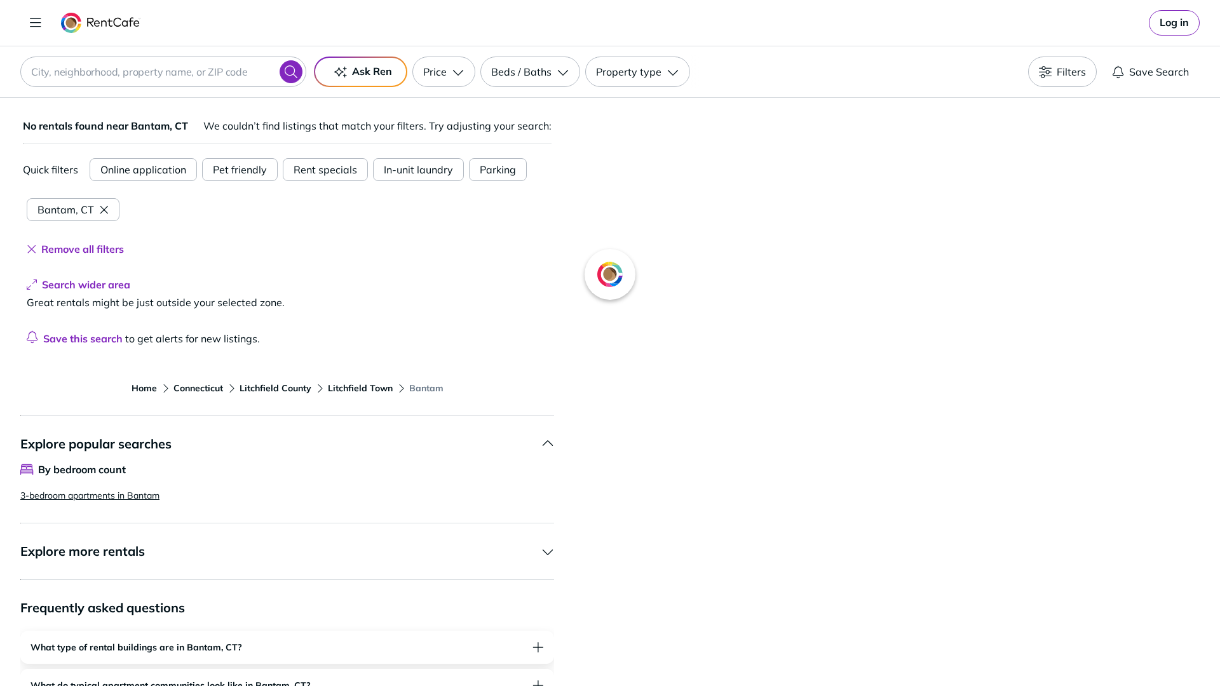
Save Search (1159, 71)
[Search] (291, 71)
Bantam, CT (65, 209)
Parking (498, 169)
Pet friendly (240, 169)
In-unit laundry (418, 169)
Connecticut (198, 388)
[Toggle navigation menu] (35, 23)
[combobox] (163, 72)
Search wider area (86, 284)
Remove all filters (82, 249)
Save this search (83, 338)
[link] (1174, 23)
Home (144, 388)
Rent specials (325, 169)
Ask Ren (372, 71)
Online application (143, 169)
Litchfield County (275, 388)
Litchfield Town (360, 388)
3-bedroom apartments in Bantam (89, 495)
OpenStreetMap (950, 648)
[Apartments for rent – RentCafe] (100, 23)
